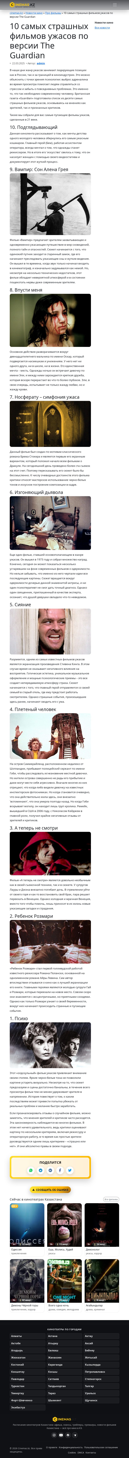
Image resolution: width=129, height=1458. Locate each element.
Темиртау (17, 1393)
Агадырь (17, 1350)
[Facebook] (60, 1170)
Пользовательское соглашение (101, 1447)
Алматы (16, 1336)
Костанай (17, 1364)
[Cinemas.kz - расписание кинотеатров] (22, 4)
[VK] (50, 1170)
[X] (70, 1170)
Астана (52, 1336)
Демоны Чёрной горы (24, 1305)
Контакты (91, 1452)
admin (41, 63)
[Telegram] (41, 1170)
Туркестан (17, 1386)
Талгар (89, 1386)
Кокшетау (17, 1371)
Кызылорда (93, 1364)
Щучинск (91, 1400)
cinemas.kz (16, 13)
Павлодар (17, 1379)
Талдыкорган (57, 1386)
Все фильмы (111, 1199)
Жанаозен (55, 1357)
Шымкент (54, 1400)
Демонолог (93, 1249)
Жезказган (18, 1357)
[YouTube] (61, 1435)
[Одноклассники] (75, 1435)
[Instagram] (54, 1435)
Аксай (89, 1343)
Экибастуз (18, 1407)
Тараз (52, 1393)
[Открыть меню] (114, 5)
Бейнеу (89, 1350)
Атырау (53, 1343)
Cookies (72, 1452)
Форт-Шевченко (21, 1400)
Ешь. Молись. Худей (60, 1249)
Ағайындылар (94, 1305)
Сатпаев (53, 1379)
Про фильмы (53, 13)
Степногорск (93, 1379)
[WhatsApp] (31, 1170)
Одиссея (16, 1249)
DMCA (81, 1452)
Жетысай (91, 1357)
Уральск (90, 1393)
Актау (89, 1336)
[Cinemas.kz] (64, 1419)
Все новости (102, 27)
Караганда (55, 1364)
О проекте (51, 1447)
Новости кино (34, 13)
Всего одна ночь (58, 1305)
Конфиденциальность (71, 1447)
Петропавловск (95, 1371)
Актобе (15, 1343)
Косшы (52, 1371)
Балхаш (53, 1350)
